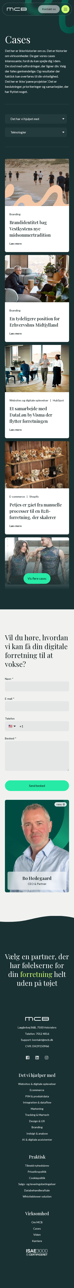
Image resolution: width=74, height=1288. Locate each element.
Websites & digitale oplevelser (37, 1084)
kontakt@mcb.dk (42, 1039)
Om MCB (37, 1222)
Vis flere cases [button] (37, 578)
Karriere (37, 1241)
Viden (37, 1234)
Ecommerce (37, 1090)
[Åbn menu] (65, 9)
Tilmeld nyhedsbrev (37, 1165)
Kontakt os (49, 9)
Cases (37, 1228)
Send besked (37, 785)
